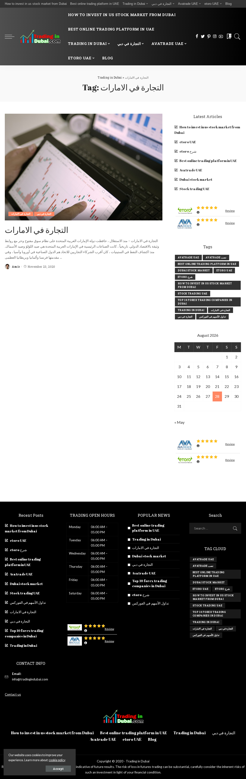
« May (179, 422)
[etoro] (185, 210)
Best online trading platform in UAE (208, 161)
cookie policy (57, 760)
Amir (16, 266)
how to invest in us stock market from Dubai (205, 285)
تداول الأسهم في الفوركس (212, 316)
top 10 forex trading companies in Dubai (205, 302)
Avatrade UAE (190, 170)
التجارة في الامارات (21, 213)
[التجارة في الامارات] (83, 167)
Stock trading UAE (194, 189)
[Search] (237, 36)
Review (230, 210)
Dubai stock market (195, 179)
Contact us (13, 694)
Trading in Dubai (191, 310)
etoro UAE (187, 142)
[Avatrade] (185, 224)
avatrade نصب (216, 257)
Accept (58, 769)
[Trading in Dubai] (40, 36)
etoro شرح (188, 151)
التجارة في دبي (44, 213)
